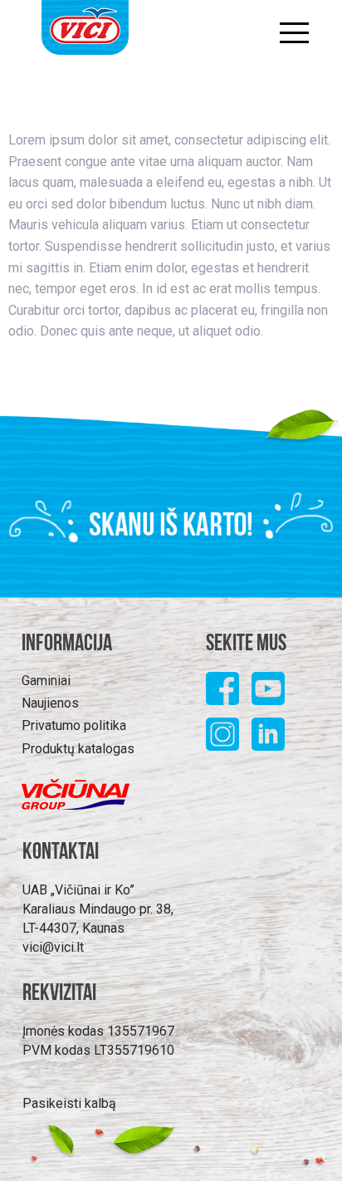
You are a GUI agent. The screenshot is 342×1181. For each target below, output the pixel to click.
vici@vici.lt (53, 947)
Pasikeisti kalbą (69, 1103)
